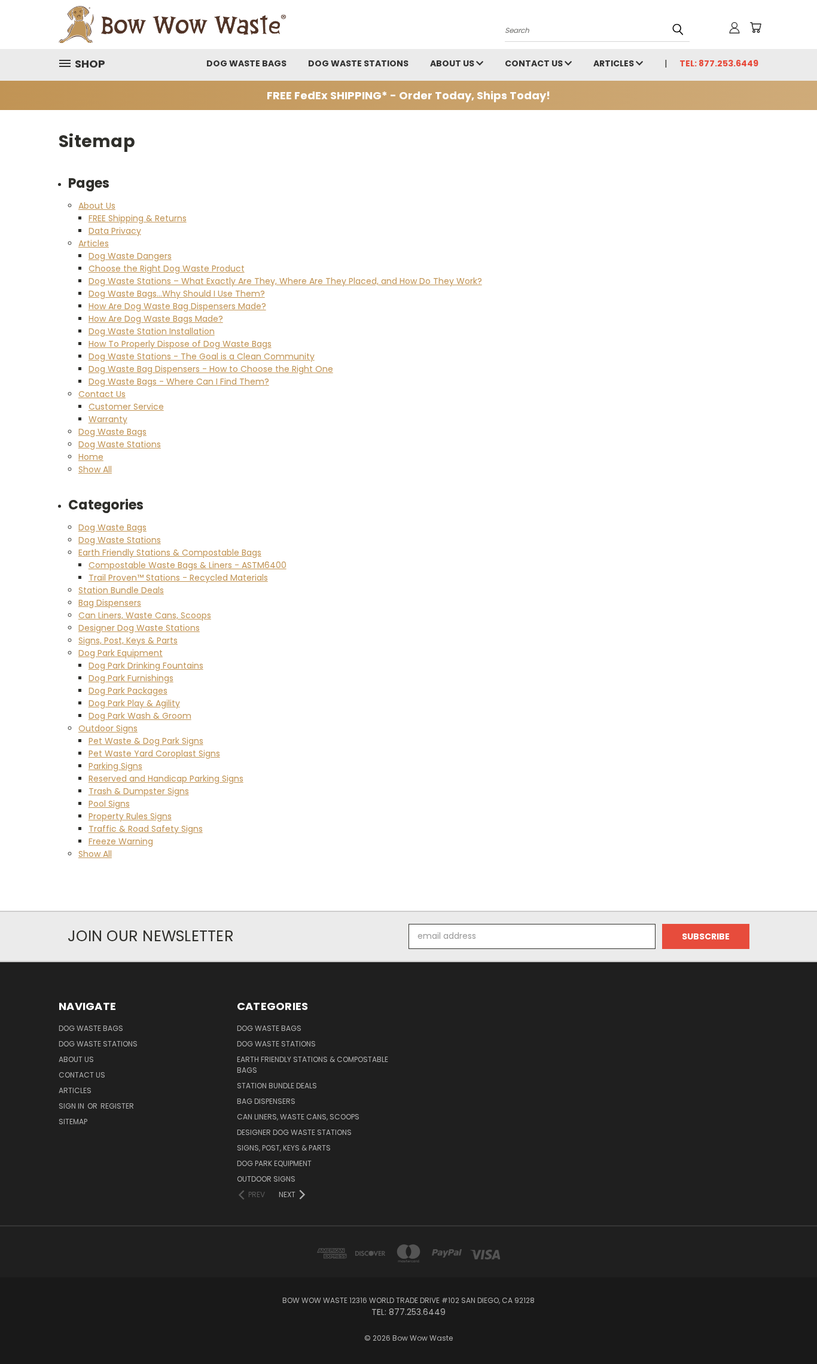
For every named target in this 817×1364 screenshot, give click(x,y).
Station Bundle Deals (121, 590)
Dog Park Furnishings (131, 678)
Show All (95, 469)
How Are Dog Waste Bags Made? (156, 319)
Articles (614, 63)
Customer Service (126, 407)
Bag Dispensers (109, 603)
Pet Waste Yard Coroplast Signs (154, 753)
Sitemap (73, 1121)
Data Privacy (115, 231)
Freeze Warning (121, 841)
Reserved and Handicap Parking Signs (166, 779)
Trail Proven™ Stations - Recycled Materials (178, 578)
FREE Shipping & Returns (138, 218)
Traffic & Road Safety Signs (146, 829)
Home (90, 457)
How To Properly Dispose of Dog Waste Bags (180, 344)
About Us (453, 63)
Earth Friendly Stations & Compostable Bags (169, 553)
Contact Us (535, 63)
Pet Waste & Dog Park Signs (146, 741)
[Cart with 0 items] (755, 27)
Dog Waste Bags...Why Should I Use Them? (177, 294)
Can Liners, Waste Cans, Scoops (144, 615)
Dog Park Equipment (120, 653)
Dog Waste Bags (246, 63)
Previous (785, 1326)
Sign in (72, 1106)
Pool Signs (109, 804)
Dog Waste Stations (358, 63)
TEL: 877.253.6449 (718, 63)
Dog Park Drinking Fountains (146, 666)
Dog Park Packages (128, 691)
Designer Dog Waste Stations (139, 628)
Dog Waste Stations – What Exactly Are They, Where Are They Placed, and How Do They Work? (285, 281)
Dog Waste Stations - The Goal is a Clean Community (202, 356)
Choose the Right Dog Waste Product (167, 268)
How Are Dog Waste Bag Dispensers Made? (177, 306)
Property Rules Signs (130, 816)
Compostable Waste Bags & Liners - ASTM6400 (187, 565)
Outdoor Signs (108, 728)
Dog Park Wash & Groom (140, 716)
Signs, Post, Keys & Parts (128, 640)
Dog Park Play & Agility (134, 703)
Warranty (108, 419)
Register (117, 1106)
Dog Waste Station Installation (152, 331)
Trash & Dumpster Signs (139, 791)
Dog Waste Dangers (130, 256)
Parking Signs (115, 766)
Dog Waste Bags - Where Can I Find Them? (179, 381)
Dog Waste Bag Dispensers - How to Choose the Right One (211, 369)
